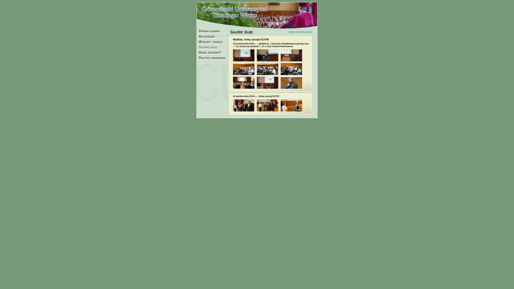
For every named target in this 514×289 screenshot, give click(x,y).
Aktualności (207, 36)
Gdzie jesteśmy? (210, 52)
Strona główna (209, 31)
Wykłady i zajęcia (210, 41)
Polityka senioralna (212, 58)
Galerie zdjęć (208, 47)
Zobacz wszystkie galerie (300, 32)
